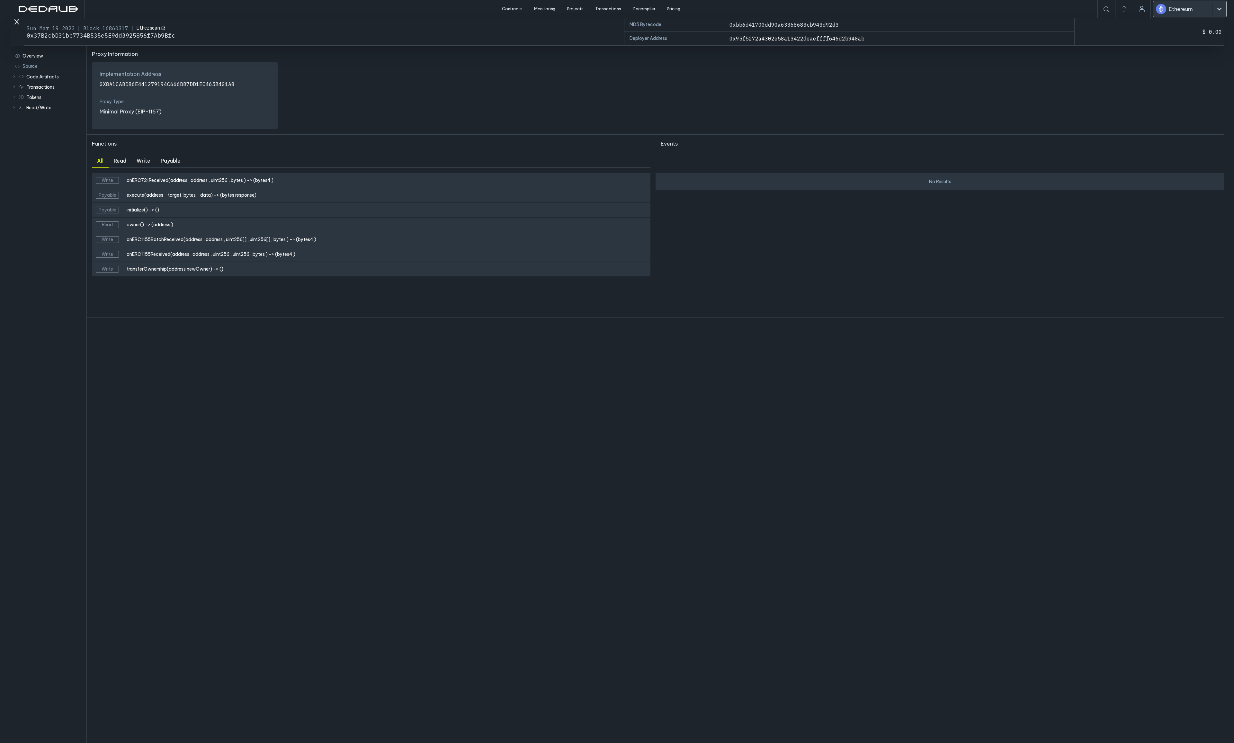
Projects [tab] (575, 8)
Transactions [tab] (608, 8)
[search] (1106, 9)
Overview (32, 56)
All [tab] (100, 160)
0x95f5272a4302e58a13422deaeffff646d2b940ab (796, 38)
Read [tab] (120, 160)
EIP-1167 (148, 111)
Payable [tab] (171, 160)
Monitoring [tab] (545, 8)
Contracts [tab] (512, 8)
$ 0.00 (1212, 32)
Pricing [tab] (673, 8)
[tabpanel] (371, 242)
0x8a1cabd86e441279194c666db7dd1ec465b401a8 (167, 84)
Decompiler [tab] (644, 8)
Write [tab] (143, 160)
